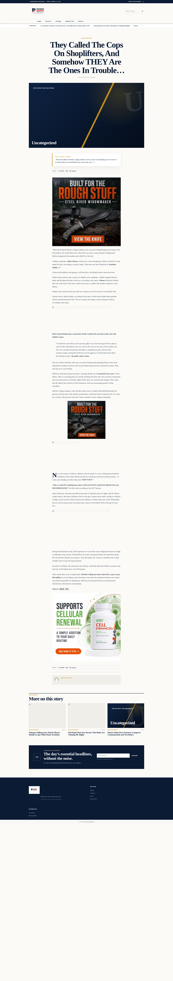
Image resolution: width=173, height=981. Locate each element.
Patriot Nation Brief (135, 1)
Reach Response (89, 821)
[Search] (142, 11)
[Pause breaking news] (142, 26)
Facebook (61, 171)
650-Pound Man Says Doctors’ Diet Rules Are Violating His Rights (92, 26)
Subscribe (134, 755)
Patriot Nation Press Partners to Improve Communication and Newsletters (134, 26)
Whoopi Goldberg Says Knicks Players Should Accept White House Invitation (44, 733)
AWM (61, 589)
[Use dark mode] (143, 1)
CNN (67, 589)
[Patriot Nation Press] (38, 11)
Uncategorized (86, 38)
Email (67, 171)
